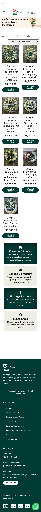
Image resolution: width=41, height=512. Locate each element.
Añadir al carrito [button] (10, 90)
